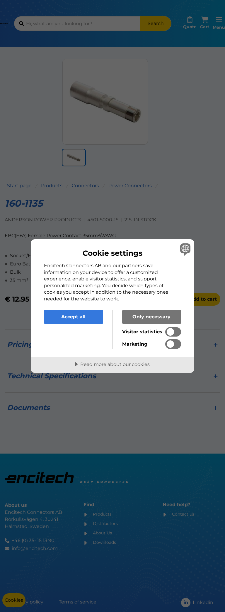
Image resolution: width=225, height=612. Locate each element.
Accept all (73, 317)
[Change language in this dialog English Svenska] (185, 249)
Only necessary (151, 317)
